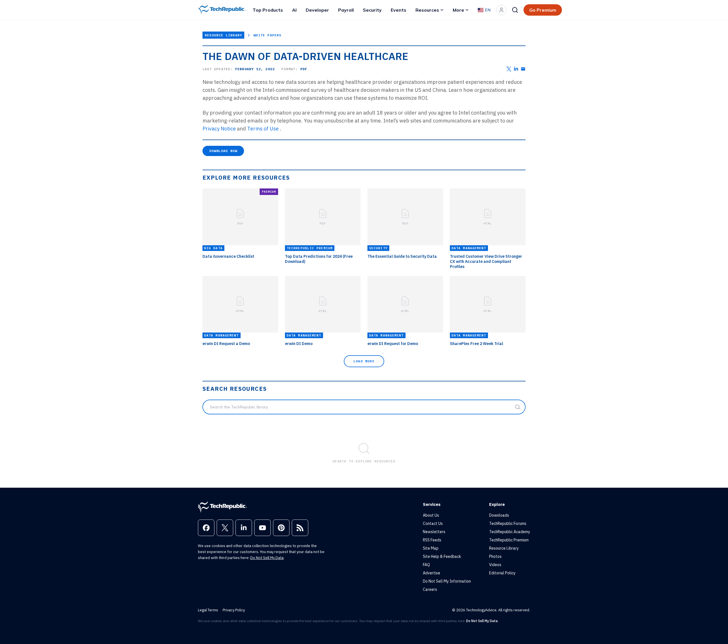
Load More (364, 361)
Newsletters (434, 531)
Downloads (499, 515)
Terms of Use (263, 128)
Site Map (431, 548)
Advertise (431, 573)
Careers (430, 589)
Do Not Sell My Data (267, 557)
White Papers (267, 35)
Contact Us (433, 523)
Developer (317, 10)
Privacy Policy (234, 610)
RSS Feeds (432, 540)
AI (294, 10)
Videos (495, 564)
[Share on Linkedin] (516, 69)
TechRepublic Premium (509, 540)
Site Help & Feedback (442, 556)
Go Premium (542, 10)
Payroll (346, 10)
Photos (495, 556)
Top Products (268, 10)
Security (372, 10)
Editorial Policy (502, 573)
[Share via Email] (523, 69)
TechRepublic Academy (509, 531)
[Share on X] (508, 69)
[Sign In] (501, 10)
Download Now (223, 151)
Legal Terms (208, 610)
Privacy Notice (219, 128)
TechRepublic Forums (507, 523)
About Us (431, 515)
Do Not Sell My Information (447, 581)
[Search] (515, 10)
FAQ (426, 564)
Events (398, 10)
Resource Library (223, 35)
